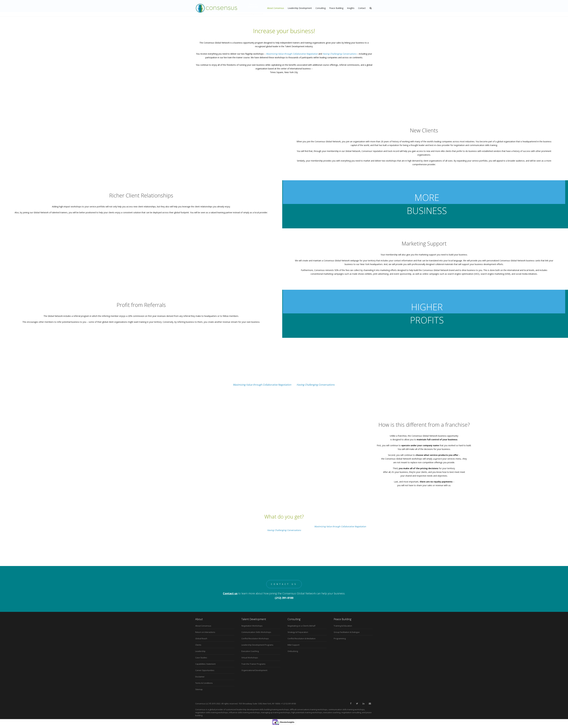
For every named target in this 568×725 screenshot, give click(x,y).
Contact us (284, 584)
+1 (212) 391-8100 (288, 703)
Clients (198, 645)
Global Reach (201, 638)
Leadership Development (300, 8)
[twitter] (357, 703)
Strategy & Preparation (298, 632)
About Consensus (275, 8)
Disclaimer (200, 676)
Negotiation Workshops (252, 625)
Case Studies (201, 657)
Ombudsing (293, 651)
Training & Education (343, 625)
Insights (350, 8)
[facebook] (351, 703)
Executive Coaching (250, 651)
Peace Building (336, 8)
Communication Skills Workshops (256, 632)
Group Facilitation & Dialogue (347, 632)
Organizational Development (254, 670)
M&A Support (293, 645)
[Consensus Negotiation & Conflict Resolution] (216, 8)
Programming (340, 638)
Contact (362, 8)
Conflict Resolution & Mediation (302, 638)
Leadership (200, 651)
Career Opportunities (204, 670)
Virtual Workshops (249, 657)
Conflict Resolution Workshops (255, 638)
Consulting (321, 8)
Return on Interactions (205, 632)
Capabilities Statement (205, 664)
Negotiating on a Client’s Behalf (301, 625)
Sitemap (199, 689)
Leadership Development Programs (257, 645)
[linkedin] (363, 703)
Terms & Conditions (204, 683)
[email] (370, 703)
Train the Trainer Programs (253, 664)
